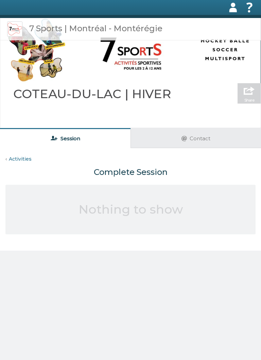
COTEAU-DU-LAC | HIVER (92, 93)
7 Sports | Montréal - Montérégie (95, 28)
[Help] (249, 7)
